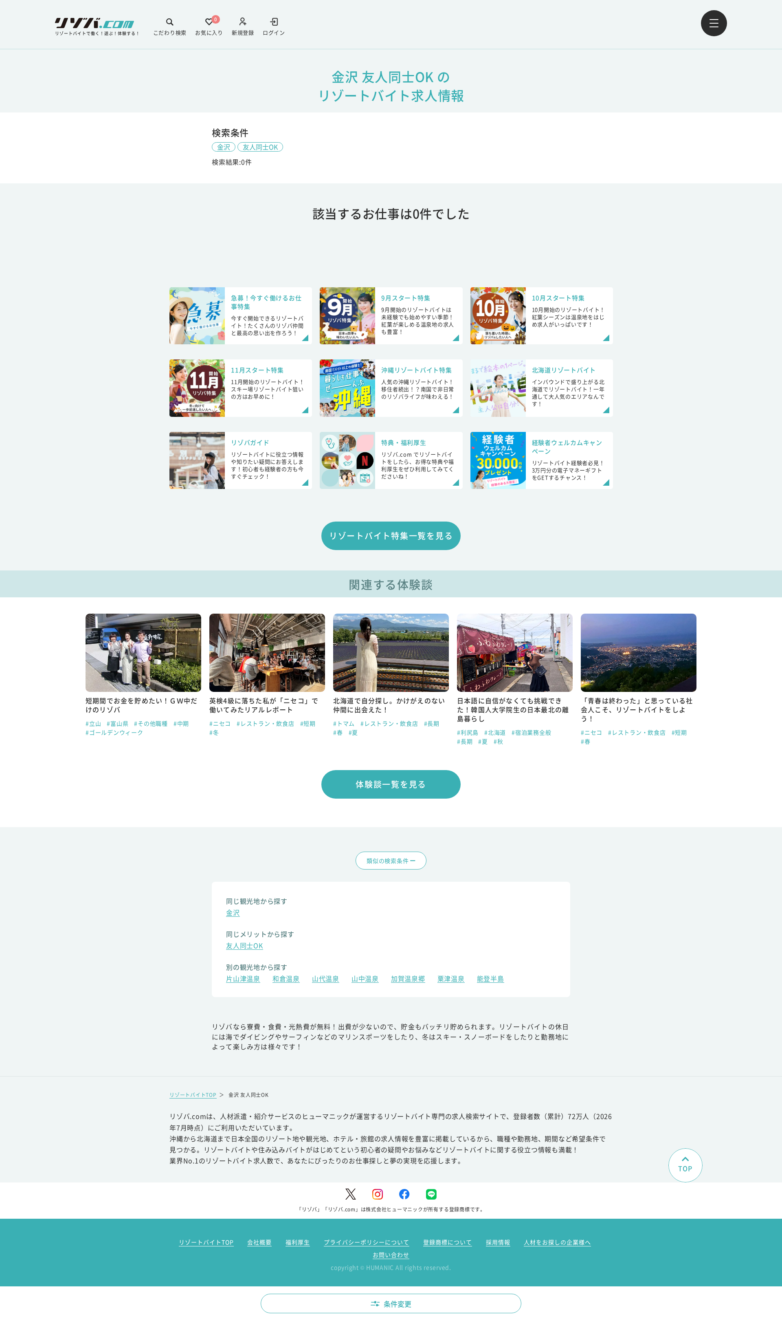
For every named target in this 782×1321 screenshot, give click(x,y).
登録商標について (447, 1242)
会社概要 (259, 1242)
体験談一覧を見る (391, 784)
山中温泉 (365, 979)
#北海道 (495, 732)
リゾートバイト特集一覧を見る (391, 536)
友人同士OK (260, 147)
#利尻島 (468, 732)
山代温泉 (325, 979)
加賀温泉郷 (408, 979)
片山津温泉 (243, 979)
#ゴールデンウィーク (114, 732)
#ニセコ (220, 723)
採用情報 (498, 1242)
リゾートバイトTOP (193, 1094)
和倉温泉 (286, 979)
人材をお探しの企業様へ (557, 1242)
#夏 (353, 732)
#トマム (344, 723)
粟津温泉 (451, 979)
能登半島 (490, 979)
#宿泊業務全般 (531, 732)
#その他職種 (151, 723)
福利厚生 (298, 1242)
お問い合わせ (391, 1255)
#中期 (181, 723)
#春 (338, 732)
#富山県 (117, 723)
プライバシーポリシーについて (366, 1242)
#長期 (431, 723)
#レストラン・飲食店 (265, 723)
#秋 (498, 741)
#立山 (93, 723)
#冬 (214, 732)
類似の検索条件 (388, 860)
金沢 (223, 147)
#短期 (308, 723)
